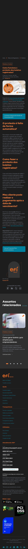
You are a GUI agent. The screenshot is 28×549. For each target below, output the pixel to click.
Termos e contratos (7, 410)
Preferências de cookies (8, 423)
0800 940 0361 (8, 465)
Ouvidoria (5, 400)
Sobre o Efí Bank (6, 380)
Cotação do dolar (7, 438)
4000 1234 (6, 455)
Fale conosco (6, 430)
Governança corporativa (8, 418)
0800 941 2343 (7, 451)
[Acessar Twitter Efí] (16, 288)
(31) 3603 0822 (8, 458)
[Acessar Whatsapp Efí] (20, 288)
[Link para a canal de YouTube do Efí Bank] (4, 547)
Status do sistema (7, 435)
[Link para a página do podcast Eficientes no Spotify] (14, 547)
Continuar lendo (7, 354)
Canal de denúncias (7, 398)
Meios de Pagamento (13, 58)
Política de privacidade (8, 413)
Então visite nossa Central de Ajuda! (12, 243)
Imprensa (5, 433)
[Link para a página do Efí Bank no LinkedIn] (24, 547)
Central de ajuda (6, 390)
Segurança (5, 403)
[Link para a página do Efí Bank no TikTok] (10, 547)
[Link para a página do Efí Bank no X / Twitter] (21, 547)
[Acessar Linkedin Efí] (12, 288)
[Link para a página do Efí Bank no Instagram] (7, 547)
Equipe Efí (7, 78)
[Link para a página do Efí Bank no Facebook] (17, 547)
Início (4, 58)
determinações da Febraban (16, 98)
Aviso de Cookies (7, 415)
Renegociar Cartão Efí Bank (9, 395)
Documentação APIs (7, 392)
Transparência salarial (8, 420)
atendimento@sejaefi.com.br (12, 448)
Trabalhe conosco (7, 383)
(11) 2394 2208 (7, 461)
